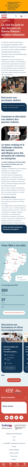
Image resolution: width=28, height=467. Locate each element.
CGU (14, 437)
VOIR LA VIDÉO (15, 133)
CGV (14, 440)
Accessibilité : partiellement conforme (14, 443)
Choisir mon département (14, 12)
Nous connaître (8, 397)
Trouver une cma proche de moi (14, 312)
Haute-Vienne (6, 20)
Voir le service (10, 368)
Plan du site (14, 456)
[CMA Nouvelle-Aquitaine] (4, 16)
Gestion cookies (14, 453)
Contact (14, 459)
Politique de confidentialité (14, 433)
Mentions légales (14, 449)
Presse (14, 446)
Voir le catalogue (14, 380)
